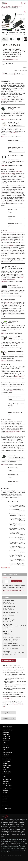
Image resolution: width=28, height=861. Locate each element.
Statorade (3, 99)
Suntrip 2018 (6, 774)
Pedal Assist (6, 763)
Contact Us (5, 796)
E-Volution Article (7, 771)
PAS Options (6, 767)
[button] (25, 13)
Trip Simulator (6, 781)
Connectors (6, 754)
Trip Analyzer (6, 783)
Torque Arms (6, 747)
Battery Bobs (6, 734)
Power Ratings (6, 761)
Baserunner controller (9, 232)
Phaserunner (10, 245)
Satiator (5, 743)
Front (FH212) (4, 7)
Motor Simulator (7, 779)
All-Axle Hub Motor (7, 730)
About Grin (5, 792)
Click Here (4, 119)
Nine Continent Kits (16, 6)
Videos (4, 769)
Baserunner (6, 732)
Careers (5, 802)
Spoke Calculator (7, 785)
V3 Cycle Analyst (8, 302)
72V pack (11, 390)
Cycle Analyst (6, 736)
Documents (6, 756)
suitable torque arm (18, 98)
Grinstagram (8, 808)
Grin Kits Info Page (7, 698)
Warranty (5, 799)
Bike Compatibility (7, 752)
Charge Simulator (7, 788)
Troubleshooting (7, 765)
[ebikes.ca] (4, 3)
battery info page (19, 376)
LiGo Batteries (6, 738)
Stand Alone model (6, 240)
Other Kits (7, 6)
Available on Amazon (12, 132)
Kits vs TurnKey (7, 759)
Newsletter (5, 805)
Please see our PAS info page (13, 431)
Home (2, 6)
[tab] (9, 660)
